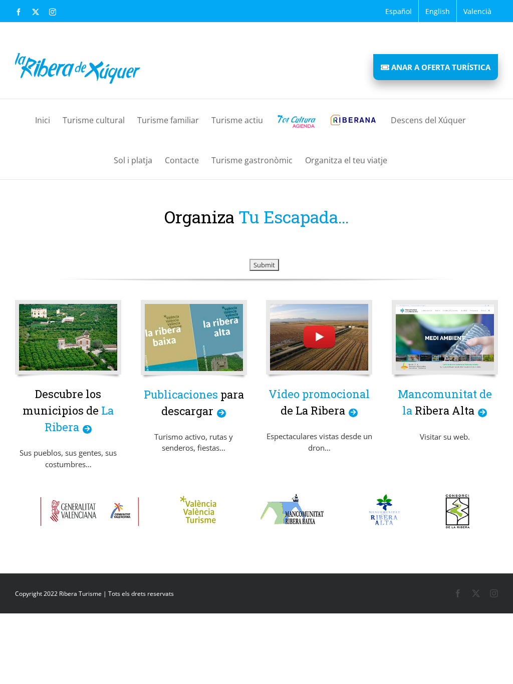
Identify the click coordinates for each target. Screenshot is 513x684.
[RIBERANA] (353, 119)
